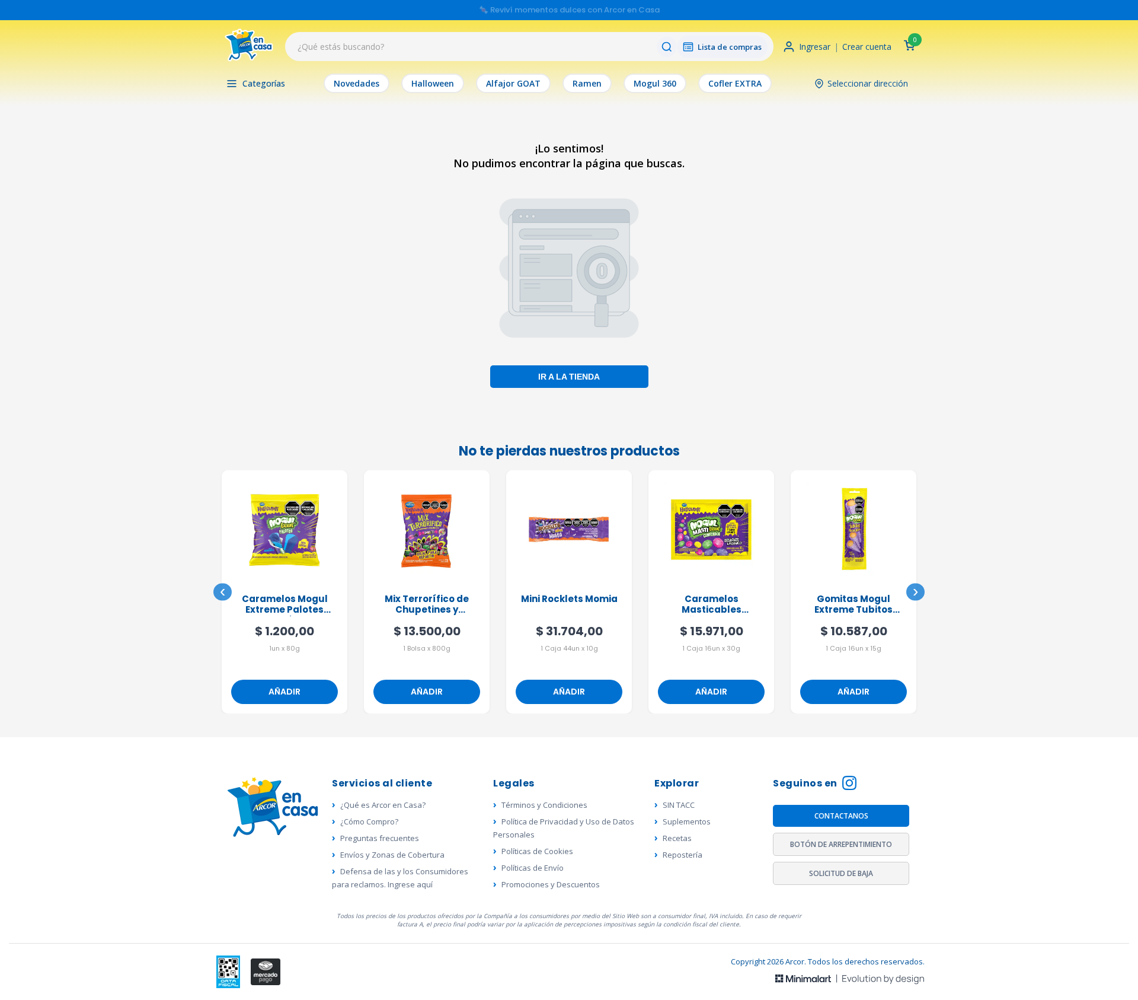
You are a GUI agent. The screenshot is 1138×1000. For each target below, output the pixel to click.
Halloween (432, 83)
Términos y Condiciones (544, 805)
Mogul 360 (655, 83)
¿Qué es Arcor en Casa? (383, 805)
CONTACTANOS (841, 816)
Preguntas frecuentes (379, 838)
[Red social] (228, 972)
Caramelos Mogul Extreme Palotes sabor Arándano (285, 605)
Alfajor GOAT (513, 83)
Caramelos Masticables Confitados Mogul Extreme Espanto (712, 605)
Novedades (356, 83)
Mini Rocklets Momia (569, 599)
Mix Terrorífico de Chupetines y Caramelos (427, 605)
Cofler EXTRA (735, 83)
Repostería (682, 854)
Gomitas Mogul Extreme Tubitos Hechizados (853, 605)
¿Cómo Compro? (369, 821)
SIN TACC (679, 805)
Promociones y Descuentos (550, 884)
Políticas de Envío (532, 867)
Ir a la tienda (569, 376)
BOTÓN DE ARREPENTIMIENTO (841, 844)
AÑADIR (284, 692)
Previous (222, 592)
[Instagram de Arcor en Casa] (849, 784)
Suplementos (687, 821)
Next (915, 592)
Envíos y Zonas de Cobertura (392, 854)
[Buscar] (667, 47)
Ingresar (814, 46)
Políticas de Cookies (537, 851)
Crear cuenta (866, 46)
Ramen (587, 83)
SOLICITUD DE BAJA (841, 873)
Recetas (677, 838)
